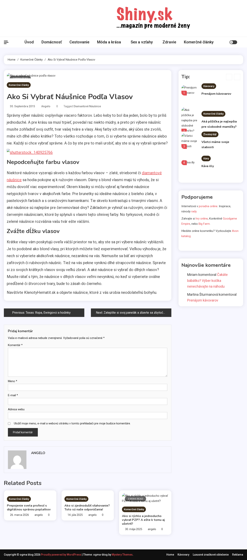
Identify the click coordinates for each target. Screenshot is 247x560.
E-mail (13, 395)
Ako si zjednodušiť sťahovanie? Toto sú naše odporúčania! (87, 507)
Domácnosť (51, 42)
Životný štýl (210, 134)
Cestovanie (79, 42)
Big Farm (204, 224)
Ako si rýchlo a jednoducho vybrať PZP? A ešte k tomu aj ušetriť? (143, 520)
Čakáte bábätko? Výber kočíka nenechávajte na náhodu (207, 280)
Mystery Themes (122, 554)
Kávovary (208, 86)
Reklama (237, 554)
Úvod (29, 42)
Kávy (206, 158)
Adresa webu (16, 409)
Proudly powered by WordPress (61, 554)
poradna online (208, 206)
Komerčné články (199, 42)
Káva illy (207, 166)
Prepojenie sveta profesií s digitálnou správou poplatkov (29, 507)
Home (170, 554)
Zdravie (169, 42)
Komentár (15, 345)
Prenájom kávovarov (216, 94)
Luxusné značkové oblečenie (211, 554)
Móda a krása (109, 42)
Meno (12, 381)
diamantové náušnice (87, 106)
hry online (202, 218)
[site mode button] (233, 42)
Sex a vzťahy (142, 42)
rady (193, 211)
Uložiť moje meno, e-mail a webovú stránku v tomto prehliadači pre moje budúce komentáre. (72, 423)
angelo (45, 106)
